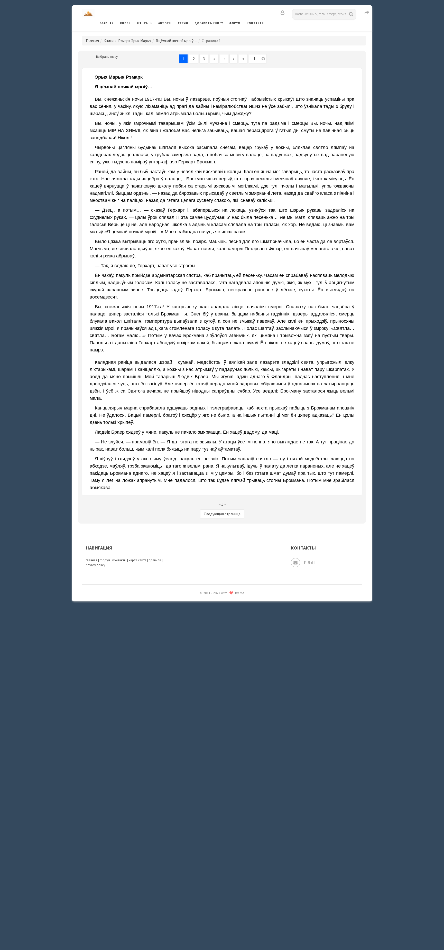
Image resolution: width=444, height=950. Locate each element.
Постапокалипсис (211, 703)
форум (105, 560)
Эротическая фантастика (217, 909)
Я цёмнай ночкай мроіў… (176, 40)
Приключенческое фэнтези (219, 714)
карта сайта (137, 560)
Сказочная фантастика (215, 749)
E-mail (309, 562)
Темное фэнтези (209, 817)
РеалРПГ (202, 726)
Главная (107, 23)
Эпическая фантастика (215, 886)
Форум (234, 23)
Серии (183, 23)
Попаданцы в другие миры (218, 691)
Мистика (202, 611)
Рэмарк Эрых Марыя (134, 40)
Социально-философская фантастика (229, 794)
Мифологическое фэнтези (218, 622)
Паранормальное (210, 668)
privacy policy (95, 565)
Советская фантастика (215, 772)
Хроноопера (205, 875)
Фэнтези (202, 863)
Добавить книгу (209, 23)
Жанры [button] (143, 23)
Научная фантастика (213, 645)
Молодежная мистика (214, 634)
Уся (198, 852)
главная (91, 560)
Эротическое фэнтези (214, 921)
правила (155, 560)
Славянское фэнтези (213, 760)
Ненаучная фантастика (215, 657)
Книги (125, 23)
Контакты (256, 23)
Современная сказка (213, 783)
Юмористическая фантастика (221, 932)
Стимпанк (204, 806)
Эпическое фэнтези (212, 898)
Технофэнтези (208, 829)
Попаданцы (205, 680)
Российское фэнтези (213, 737)
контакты (119, 560)
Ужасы (200, 840)
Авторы (165, 23)
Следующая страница (222, 513)
